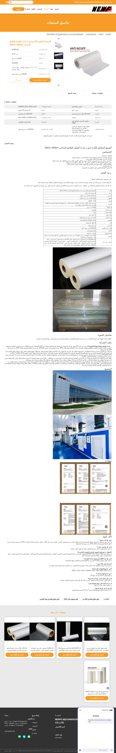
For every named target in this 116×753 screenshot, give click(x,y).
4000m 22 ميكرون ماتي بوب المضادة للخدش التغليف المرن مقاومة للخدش (42, 649)
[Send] (80, 750)
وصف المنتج (72, 93)
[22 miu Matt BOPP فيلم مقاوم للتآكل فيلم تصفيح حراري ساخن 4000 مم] (69, 631)
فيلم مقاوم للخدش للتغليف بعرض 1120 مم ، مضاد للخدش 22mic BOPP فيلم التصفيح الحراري (96, 649)
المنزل (57, 9)
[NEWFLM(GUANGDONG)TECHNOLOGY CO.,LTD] (102, 9)
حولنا (51, 9)
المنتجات (46, 9)
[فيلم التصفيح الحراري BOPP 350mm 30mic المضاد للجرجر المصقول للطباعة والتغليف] (96, 675)
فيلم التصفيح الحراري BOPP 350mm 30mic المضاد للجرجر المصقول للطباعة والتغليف (97, 693)
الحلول (33, 9)
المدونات (39, 9)
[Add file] (111, 750)
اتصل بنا (27, 9)
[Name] (11, 2)
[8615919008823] (29, 737)
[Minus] (80, 710)
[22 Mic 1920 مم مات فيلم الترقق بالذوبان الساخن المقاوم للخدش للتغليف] (17, 632)
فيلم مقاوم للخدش (91, 34)
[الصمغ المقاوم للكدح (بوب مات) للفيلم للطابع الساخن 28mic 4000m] (90, 62)
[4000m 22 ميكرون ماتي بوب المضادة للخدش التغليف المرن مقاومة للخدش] (42, 632)
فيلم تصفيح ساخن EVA (71, 599)
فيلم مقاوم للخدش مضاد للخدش (49, 599)
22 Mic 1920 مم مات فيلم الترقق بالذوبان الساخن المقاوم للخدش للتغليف (17, 649)
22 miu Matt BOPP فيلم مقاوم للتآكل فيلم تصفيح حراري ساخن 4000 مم (69, 649)
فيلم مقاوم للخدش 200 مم (91, 599)
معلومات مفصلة (97, 93)
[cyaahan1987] (24, 737)
